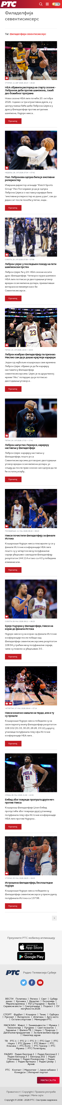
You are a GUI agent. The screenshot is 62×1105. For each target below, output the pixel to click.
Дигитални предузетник (16, 1032)
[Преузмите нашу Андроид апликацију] (31, 956)
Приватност (13, 1091)
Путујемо (29, 1027)
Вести (9, 998)
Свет (44, 998)
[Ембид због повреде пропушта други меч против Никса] (31, 772)
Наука (38, 1030)
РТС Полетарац (36, 1048)
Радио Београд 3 (17, 1056)
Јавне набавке (47, 1069)
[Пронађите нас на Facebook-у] (32, 982)
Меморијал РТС (43, 1019)
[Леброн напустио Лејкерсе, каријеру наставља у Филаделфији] (31, 418)
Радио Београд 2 (47, 1054)
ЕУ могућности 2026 (40, 1007)
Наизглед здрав (32, 1035)
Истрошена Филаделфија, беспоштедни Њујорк (29, 884)
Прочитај (12, 121)
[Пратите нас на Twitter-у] (23, 982)
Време (51, 1003)
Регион (34, 998)
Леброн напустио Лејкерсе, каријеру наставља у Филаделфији (27, 446)
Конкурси (19, 1072)
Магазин (10, 1025)
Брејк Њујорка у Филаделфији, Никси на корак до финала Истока (29, 627)
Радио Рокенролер (33, 1059)
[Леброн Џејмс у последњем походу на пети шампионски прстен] (31, 236)
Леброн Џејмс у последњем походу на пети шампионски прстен (30, 265)
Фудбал (18, 1014)
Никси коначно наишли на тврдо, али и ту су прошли (29, 714)
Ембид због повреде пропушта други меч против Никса (29, 801)
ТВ (6, 1040)
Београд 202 (37, 1056)
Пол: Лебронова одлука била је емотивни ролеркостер (30, 178)
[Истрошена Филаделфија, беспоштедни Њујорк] (31, 855)
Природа (50, 1030)
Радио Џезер (46, 1061)
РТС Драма (24, 1043)
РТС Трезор (40, 1045)
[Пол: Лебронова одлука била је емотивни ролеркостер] (31, 150)
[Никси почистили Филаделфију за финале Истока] (31, 508)
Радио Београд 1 (24, 1054)
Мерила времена (15, 1003)
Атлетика (38, 1016)
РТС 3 (33, 1040)
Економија (48, 1001)
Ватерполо (23, 1016)
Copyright (27, 1091)
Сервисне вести (12, 1006)
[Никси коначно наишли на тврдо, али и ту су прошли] (31, 685)
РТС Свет (45, 1040)
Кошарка (31, 1014)
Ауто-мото (53, 1016)
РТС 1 (13, 1040)
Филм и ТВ (25, 1030)
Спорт (7, 1014)
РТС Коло (25, 1045)
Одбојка (54, 1014)
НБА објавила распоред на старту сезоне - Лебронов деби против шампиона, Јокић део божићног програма (30, 90)
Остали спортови (21, 1019)
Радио (8, 1054)
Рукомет (9, 1016)
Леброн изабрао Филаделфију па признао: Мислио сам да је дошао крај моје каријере (30, 356)
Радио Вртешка (27, 1061)
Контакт (16, 1069)
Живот (21, 1025)
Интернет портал (38, 1072)
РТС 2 (23, 1040)
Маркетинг (30, 1069)
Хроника (21, 1001)
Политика (21, 998)
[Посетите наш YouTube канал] (40, 982)
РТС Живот (40, 1043)
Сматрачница (32, 1006)
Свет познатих (46, 1027)
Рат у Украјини (36, 1003)
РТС (7, 1069)
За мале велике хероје (46, 1032)
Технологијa (14, 1027)
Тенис (43, 1014)
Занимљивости (36, 1025)
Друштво (34, 1001)
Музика (53, 1025)
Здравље (11, 1030)
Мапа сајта (48, 1080)
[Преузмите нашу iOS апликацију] (31, 947)
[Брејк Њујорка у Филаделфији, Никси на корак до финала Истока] (31, 599)
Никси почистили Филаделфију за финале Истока (30, 537)
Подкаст (48, 1006)
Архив (31, 1064)
